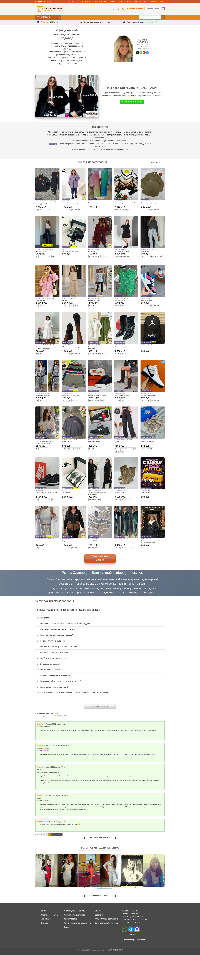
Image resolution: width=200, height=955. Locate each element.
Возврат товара (70, 919)
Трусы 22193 (92, 541)
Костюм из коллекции (43, 395)
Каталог (70, 1)
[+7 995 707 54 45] (123, 9)
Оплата (98, 911)
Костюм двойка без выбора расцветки (97, 347)
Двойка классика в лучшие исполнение (97, 493)
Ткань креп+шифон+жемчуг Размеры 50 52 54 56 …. (45, 442)
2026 (116, 347)
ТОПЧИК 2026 (119, 492)
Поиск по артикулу (157, 1)
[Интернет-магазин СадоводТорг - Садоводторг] (50, 9)
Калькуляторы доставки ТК (106, 919)
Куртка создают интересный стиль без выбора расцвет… (152, 542)
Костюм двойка (120, 541)
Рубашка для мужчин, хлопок (151, 203)
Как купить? (144, 1)
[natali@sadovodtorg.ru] (114, 9)
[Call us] (140, 52)
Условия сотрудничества (74, 915)
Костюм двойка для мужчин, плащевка (45, 204)
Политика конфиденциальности (77, 923)
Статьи (119, 1)
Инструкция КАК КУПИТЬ (74, 911)
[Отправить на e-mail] (137, 52)
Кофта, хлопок (67, 441)
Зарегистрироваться (49, 915)
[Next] (159, 870)
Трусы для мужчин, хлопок (71, 395)
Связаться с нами (132, 1)
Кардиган (65, 541)
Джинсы (117, 441)
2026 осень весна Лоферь (71, 347)
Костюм (64, 300)
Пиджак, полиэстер (94, 300)
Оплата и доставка (100, 1)
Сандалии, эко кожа (147, 441)
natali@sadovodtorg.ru (104, 888)
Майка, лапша (40, 541)
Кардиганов (92, 251)
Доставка (99, 915)
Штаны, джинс (146, 251)
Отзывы (111, 1)
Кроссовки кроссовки (148, 395)
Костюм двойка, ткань (122, 251)
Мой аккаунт (46, 919)
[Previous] (40, 870)
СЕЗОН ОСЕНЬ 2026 (122, 395)
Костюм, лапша (120, 300)
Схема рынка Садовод (83, 1)
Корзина (44, 923)
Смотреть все (157, 162)
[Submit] (163, 17)
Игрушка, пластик (94, 203)
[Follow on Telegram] (147, 52)
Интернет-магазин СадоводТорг (47, 713)
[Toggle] (37, 618)
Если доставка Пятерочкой (106, 923)
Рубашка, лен (40, 300)
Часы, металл (66, 492)
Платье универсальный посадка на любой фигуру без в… (47, 347)
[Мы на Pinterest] (144, 52)
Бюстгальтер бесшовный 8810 (125, 203)
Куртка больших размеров (71, 203)
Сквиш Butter (145, 492)
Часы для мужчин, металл (71, 251)
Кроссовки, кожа (146, 300)
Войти (43, 911)
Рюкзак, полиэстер (147, 347)
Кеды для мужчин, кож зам (97, 395)
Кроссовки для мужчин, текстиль (47, 492)
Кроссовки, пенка (94, 441)
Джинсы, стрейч (41, 251)
